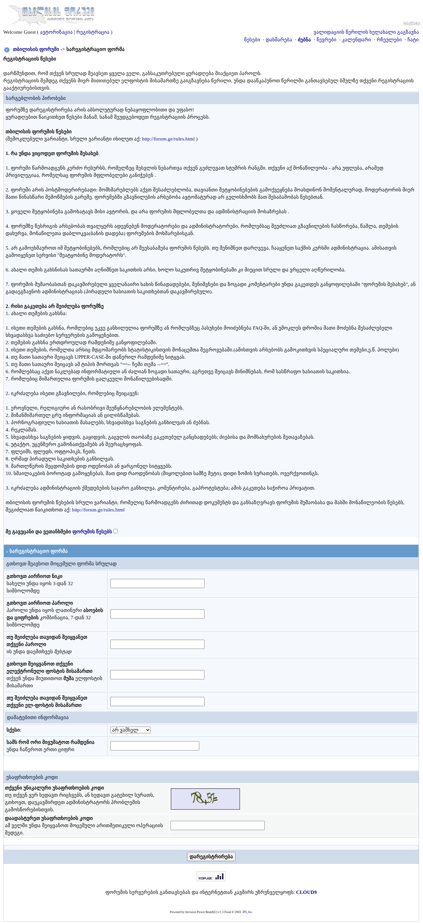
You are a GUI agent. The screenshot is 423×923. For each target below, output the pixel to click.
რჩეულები (389, 39)
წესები (252, 39)
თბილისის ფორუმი (36, 49)
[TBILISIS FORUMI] (51, 14)
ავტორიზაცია (56, 32)
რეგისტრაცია (92, 32)
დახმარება (279, 39)
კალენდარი (356, 39)
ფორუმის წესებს (92, 531)
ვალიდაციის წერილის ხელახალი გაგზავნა (366, 32)
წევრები (326, 39)
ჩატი (413, 39)
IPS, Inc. (248, 912)
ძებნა (304, 39)
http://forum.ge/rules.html (168, 138)
